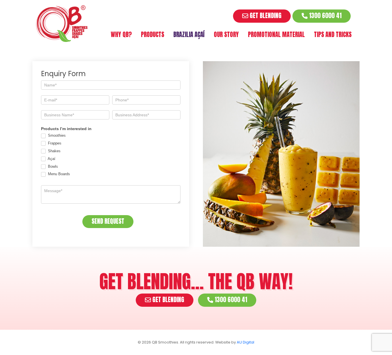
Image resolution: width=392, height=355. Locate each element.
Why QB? (121, 34)
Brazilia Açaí (189, 34)
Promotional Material (276, 34)
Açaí (51, 159)
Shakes (54, 151)
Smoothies (56, 135)
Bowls (52, 166)
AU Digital (245, 342)
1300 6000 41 (324, 15)
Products (152, 34)
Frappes (54, 143)
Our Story (226, 34)
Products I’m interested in (66, 128)
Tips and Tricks (333, 34)
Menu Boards (58, 174)
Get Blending (265, 15)
